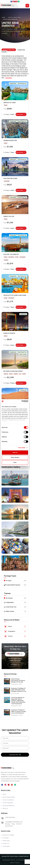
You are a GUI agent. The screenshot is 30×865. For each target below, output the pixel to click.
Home (3, 17)
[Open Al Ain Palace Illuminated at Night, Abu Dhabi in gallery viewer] (15, 495)
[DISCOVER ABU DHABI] (15, 166)
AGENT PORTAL (15, 862)
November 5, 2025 (17, 684)
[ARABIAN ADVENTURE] (15, 128)
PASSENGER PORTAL (8, 860)
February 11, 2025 (17, 705)
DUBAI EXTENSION (9, 333)
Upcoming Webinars (8, 805)
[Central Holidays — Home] (7, 5)
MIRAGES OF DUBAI (9, 102)
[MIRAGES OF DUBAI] (15, 90)
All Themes (9, 598)
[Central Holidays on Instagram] (13, 1)
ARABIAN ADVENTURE (10, 140)
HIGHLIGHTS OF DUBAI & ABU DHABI (14, 295)
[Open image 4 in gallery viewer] (15, 529)
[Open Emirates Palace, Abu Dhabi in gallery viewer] (15, 563)
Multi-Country (23, 354)
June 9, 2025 (16, 693)
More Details (21, 115)
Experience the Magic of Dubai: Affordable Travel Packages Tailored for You (18, 690)
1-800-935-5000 (15, 660)
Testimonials (6, 840)
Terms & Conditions (8, 800)
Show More (8, 77)
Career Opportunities (8, 797)
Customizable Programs (13, 585)
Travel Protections (7, 802)
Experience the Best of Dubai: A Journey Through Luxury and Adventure (18, 711)
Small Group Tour (22, 83)
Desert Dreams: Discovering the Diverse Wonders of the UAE (18, 680)
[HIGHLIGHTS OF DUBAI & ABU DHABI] (15, 283)
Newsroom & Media (8, 835)
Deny (15, 462)
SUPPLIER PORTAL (22, 860)
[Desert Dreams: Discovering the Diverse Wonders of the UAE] (7, 681)
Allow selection (15, 457)
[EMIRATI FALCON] (15, 204)
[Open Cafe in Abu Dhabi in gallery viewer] (15, 546)
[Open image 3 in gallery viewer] (15, 512)
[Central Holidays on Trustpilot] (18, 1)
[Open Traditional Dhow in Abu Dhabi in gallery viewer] (15, 478)
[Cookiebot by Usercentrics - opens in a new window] (21, 401)
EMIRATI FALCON (8, 216)
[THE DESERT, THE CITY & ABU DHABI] (15, 397)
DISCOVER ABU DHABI (10, 178)
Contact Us (5, 843)
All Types (8, 580)
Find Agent (14, 664)
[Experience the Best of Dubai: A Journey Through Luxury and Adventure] (7, 712)
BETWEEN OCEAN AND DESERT (13, 371)
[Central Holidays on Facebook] (11, 1)
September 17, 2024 (17, 715)
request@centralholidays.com (13, 822)
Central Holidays (14, 856)
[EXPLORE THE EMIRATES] (15, 242)
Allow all (15, 452)
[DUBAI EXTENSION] (15, 321)
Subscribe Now (13, 754)
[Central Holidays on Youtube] (17, 1)
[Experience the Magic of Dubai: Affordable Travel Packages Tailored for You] (7, 690)
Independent (13, 83)
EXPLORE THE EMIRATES (11, 254)
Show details (21, 447)
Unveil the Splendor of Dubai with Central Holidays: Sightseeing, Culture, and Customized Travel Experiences (18, 700)
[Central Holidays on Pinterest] (15, 1)
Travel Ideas (6, 846)
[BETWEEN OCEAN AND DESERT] (15, 359)
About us (5, 808)
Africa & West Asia (14, 17)
